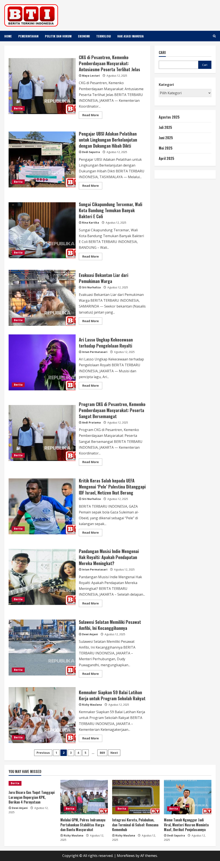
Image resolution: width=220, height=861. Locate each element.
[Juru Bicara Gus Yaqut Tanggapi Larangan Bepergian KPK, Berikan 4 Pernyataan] (32, 783)
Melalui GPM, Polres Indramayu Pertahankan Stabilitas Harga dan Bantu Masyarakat (82, 824)
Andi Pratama (91, 422)
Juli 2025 (165, 127)
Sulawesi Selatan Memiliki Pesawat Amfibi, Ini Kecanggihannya (42, 648)
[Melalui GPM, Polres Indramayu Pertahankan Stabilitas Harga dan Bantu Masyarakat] (84, 797)
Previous (43, 753)
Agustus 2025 (169, 117)
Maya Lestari (91, 75)
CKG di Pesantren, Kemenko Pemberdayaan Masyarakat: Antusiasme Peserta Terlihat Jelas (42, 86)
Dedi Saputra (91, 152)
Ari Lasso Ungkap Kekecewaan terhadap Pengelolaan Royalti (42, 362)
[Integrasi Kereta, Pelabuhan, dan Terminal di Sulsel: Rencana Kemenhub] (136, 797)
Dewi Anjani (90, 634)
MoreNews (126, 855)
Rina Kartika (90, 222)
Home (8, 36)
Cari (162, 52)
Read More (92, 116)
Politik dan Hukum (58, 36)
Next (114, 753)
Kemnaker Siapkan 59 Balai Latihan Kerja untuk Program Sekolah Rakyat (42, 715)
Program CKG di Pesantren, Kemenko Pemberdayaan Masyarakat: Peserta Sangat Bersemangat (42, 433)
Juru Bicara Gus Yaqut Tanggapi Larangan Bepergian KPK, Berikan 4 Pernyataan (32, 797)
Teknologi (103, 36)
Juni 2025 (166, 137)
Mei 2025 (166, 148)
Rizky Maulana (92, 704)
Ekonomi (84, 36)
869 (102, 753)
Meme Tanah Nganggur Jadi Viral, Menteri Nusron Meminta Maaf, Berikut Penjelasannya (186, 824)
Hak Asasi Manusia (130, 36)
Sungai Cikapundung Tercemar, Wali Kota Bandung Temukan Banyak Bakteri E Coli (42, 230)
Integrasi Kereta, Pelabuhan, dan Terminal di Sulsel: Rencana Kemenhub (135, 824)
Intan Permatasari (94, 352)
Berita (18, 108)
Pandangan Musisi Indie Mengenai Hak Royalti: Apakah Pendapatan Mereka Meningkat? (42, 577)
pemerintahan (28, 36)
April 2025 (166, 158)
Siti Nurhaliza (91, 287)
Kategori (166, 84)
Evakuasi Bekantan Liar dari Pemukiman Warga (42, 298)
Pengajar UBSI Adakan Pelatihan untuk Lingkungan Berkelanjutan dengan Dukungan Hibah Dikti (42, 159)
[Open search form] (214, 36)
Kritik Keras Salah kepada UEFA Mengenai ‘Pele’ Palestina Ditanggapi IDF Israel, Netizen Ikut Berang (42, 506)
